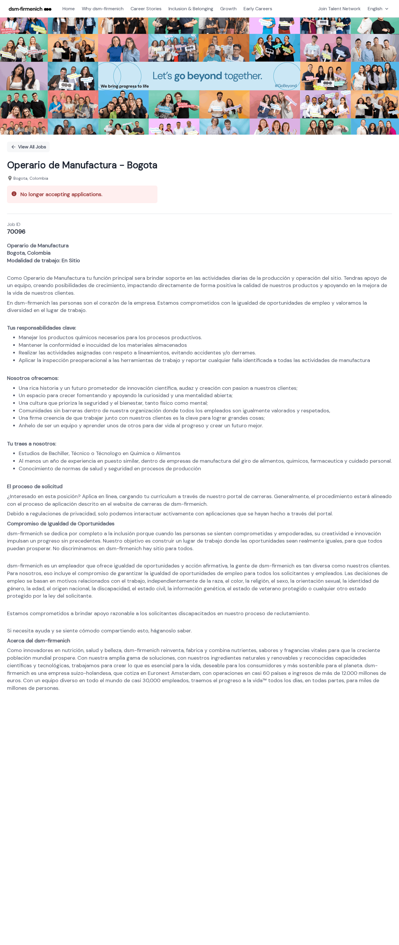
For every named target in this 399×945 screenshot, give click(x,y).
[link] (30, 8)
